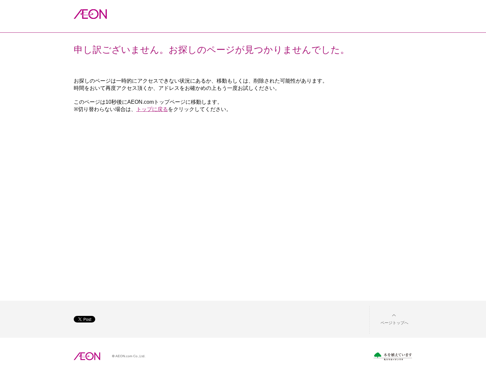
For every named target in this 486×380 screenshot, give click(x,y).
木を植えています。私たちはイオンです (392, 356)
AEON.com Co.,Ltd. (130, 356)
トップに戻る (152, 109)
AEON (87, 356)
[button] (389, 318)
